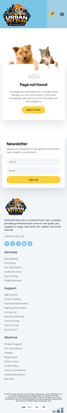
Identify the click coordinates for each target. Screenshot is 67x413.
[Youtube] (24, 243)
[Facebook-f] (6, 243)
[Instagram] (12, 243)
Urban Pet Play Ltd (14, 236)
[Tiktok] (29, 243)
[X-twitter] (18, 243)
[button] (62, 14)
